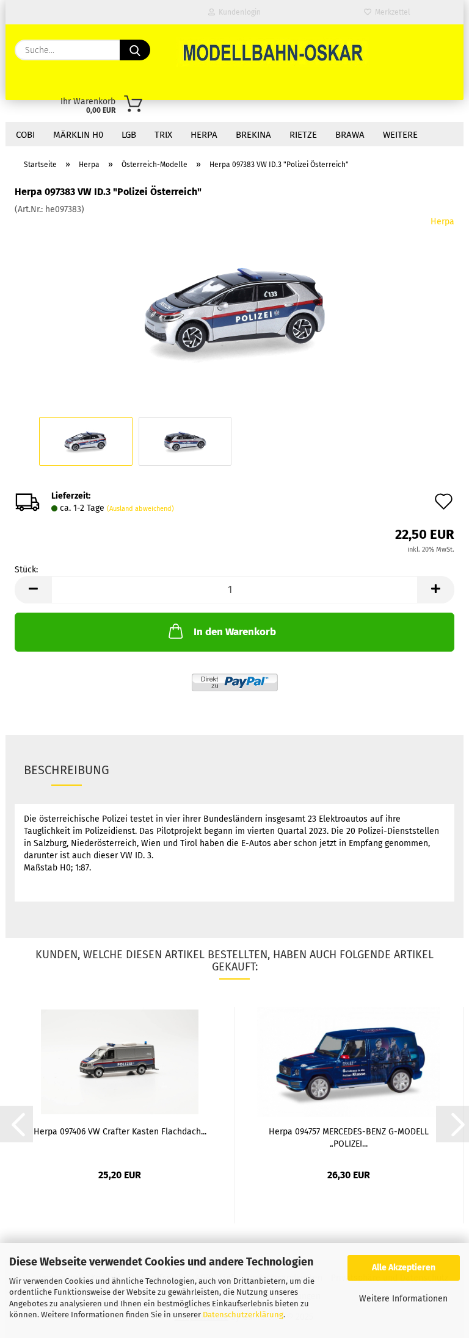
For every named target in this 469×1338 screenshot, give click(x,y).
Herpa (204, 134)
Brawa (350, 134)
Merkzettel (390, 12)
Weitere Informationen (403, 1299)
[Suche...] (135, 50)
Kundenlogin (238, 12)
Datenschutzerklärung (243, 1314)
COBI (25, 134)
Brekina (253, 134)
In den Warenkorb (235, 631)
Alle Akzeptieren (403, 1267)
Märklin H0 (78, 134)
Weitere (400, 134)
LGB (129, 134)
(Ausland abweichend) (140, 509)
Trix (163, 134)
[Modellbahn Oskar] (272, 51)
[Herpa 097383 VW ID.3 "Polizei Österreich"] (234, 307)
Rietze (303, 134)
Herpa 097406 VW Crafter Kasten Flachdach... (120, 1131)
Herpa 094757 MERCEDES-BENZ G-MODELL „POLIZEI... (349, 1136)
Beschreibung (66, 770)
